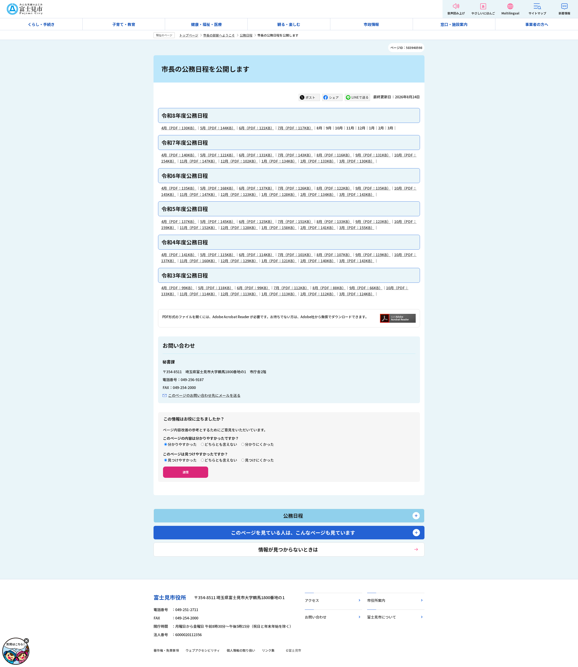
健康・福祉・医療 (206, 24)
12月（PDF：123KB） (239, 194)
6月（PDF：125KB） (256, 221)
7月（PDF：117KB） (295, 128)
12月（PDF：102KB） (239, 161)
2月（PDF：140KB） (318, 260)
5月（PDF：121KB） (217, 155)
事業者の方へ (536, 24)
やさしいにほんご (483, 13)
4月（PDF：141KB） (178, 254)
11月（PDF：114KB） (198, 294)
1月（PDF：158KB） (279, 227)
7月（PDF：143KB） (295, 155)
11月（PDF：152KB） (198, 227)
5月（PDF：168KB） (217, 188)
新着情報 (564, 13)
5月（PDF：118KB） (215, 287)
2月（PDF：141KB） (318, 227)
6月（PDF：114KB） (256, 254)
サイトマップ (537, 13)
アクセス (312, 600)
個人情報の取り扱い (241, 650)
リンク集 (268, 650)
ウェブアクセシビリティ (203, 650)
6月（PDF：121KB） (256, 128)
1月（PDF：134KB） (279, 161)
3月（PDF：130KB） (356, 161)
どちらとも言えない (221, 444)
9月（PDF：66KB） (365, 287)
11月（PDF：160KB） (198, 260)
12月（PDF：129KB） (239, 260)
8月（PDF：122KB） (334, 188)
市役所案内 (376, 600)
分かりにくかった (259, 444)
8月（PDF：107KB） (334, 254)
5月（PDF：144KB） (217, 128)
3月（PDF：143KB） (356, 194)
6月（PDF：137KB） (256, 188)
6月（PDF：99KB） (253, 287)
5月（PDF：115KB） (217, 254)
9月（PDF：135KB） (373, 188)
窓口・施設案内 (453, 24)
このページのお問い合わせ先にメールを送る (204, 395)
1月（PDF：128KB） (279, 194)
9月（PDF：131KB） (373, 155)
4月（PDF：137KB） (178, 221)
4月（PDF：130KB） (178, 128)
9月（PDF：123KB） (373, 221)
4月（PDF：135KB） (178, 188)
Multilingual (510, 13)
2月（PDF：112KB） (318, 294)
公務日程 (246, 35)
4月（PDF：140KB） (178, 155)
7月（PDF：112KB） (291, 287)
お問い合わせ (315, 617)
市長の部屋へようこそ (219, 35)
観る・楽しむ (288, 24)
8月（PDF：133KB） (334, 221)
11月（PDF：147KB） (198, 161)
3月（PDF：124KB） (356, 294)
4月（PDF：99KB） (177, 287)
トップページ (188, 35)
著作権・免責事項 (166, 650)
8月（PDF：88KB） (329, 287)
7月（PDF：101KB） (295, 254)
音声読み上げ (456, 13)
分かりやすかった (182, 444)
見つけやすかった (182, 460)
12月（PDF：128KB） (239, 227)
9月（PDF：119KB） (373, 254)
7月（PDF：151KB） (295, 221)
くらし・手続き (41, 24)
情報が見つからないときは (288, 549)
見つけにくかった (259, 460)
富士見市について (381, 617)
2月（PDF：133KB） (318, 161)
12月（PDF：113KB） (239, 294)
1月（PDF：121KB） (279, 260)
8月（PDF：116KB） (334, 155)
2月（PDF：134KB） (318, 194)
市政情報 (371, 24)
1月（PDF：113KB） (279, 294)
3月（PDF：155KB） (356, 227)
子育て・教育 (123, 24)
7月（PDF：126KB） (295, 188)
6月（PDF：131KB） (256, 155)
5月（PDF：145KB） (217, 221)
